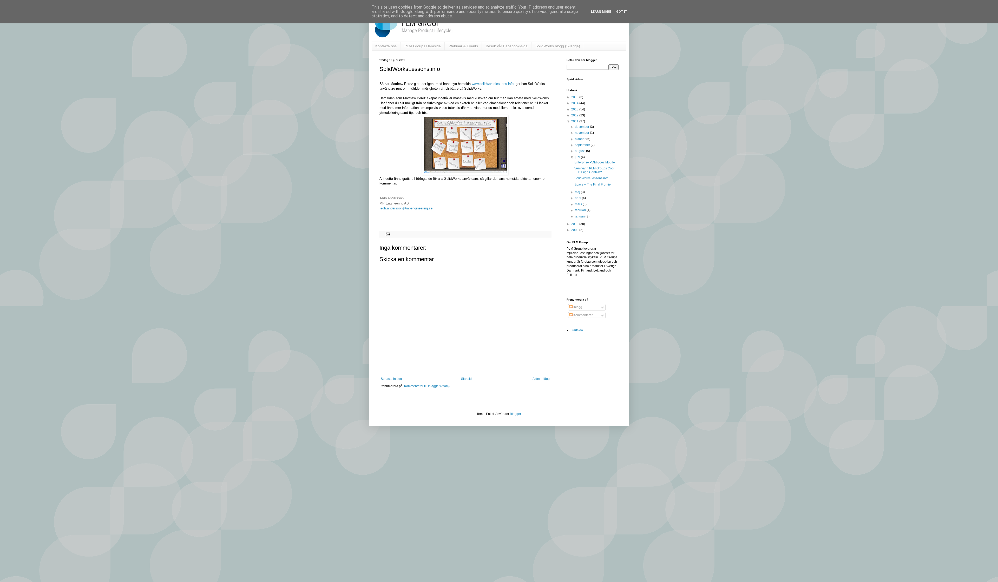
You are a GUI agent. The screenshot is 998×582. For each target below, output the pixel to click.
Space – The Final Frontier (593, 184)
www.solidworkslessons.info (493, 84)
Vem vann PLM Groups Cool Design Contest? (594, 170)
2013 (575, 109)
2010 (575, 224)
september (583, 145)
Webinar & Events (463, 46)
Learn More (601, 12)
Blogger (515, 414)
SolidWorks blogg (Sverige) (557, 46)
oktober (580, 139)
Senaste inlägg (391, 379)
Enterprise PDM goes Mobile (594, 162)
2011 (575, 121)
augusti (580, 151)
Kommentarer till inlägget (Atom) (427, 386)
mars (579, 204)
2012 (575, 115)
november (582, 133)
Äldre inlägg (541, 379)
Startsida (467, 379)
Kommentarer (583, 315)
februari (581, 210)
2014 (575, 103)
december (582, 127)
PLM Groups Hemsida (422, 46)
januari (580, 216)
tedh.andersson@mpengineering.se (405, 208)
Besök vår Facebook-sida (507, 46)
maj (578, 192)
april (578, 198)
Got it (621, 12)
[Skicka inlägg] (387, 234)
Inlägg (577, 307)
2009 (575, 230)
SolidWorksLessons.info (591, 178)
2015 (575, 97)
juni (578, 157)
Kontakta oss (386, 46)
